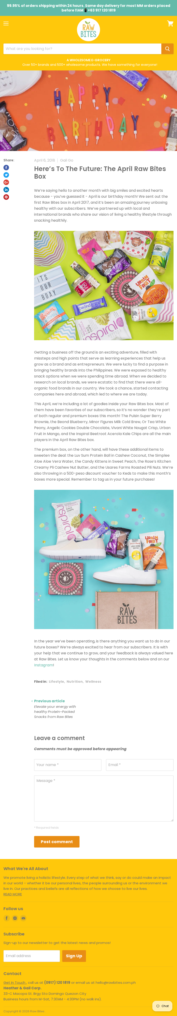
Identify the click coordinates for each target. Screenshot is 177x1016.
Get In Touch (14, 982)
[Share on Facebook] (6, 167)
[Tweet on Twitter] (6, 175)
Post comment (57, 842)
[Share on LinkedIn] (6, 189)
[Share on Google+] (6, 182)
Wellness (93, 681)
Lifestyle (56, 681)
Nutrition (75, 681)
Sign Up (74, 956)
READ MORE (12, 894)
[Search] (167, 49)
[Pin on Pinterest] (6, 197)
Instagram (43, 665)
